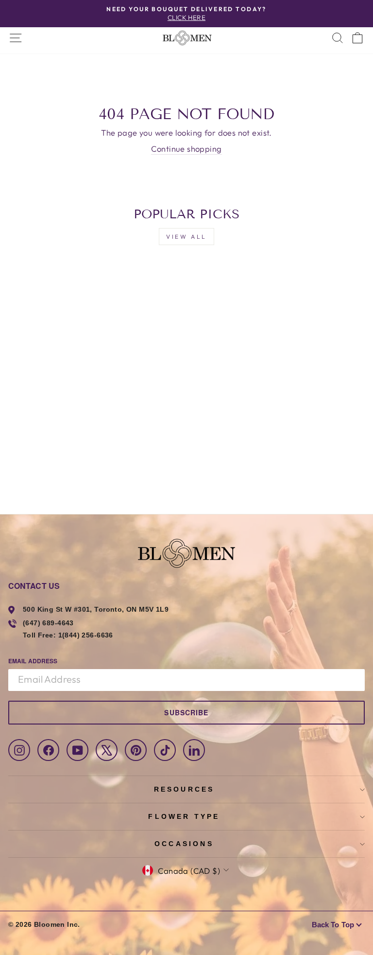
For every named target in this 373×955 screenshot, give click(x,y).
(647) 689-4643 (48, 623)
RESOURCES (184, 789)
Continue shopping (186, 148)
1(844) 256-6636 (85, 635)
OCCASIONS (184, 844)
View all (186, 236)
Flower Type (184, 816)
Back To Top (333, 924)
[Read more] (186, 37)
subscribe (186, 712)
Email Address (32, 660)
